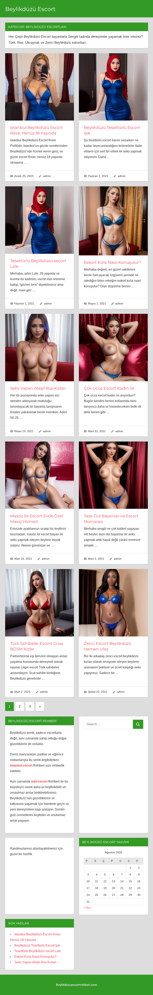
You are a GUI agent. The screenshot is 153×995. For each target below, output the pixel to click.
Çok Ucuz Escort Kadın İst (109, 388)
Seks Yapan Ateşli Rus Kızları (38, 388)
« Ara (87, 907)
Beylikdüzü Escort (30, 9)
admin (47, 176)
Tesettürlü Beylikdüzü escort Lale (37, 951)
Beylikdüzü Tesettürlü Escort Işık (37, 945)
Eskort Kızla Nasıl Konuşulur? (112, 262)
